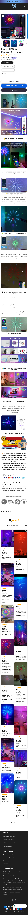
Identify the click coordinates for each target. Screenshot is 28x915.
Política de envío (7, 846)
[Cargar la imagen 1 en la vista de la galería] (7, 43)
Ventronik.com (10, 911)
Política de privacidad (9, 836)
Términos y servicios (8, 839)
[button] (2, 6)
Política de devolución (9, 843)
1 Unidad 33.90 (7, 62)
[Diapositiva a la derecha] (26, 43)
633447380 (6, 864)
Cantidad (3, 73)
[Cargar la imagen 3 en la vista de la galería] (21, 43)
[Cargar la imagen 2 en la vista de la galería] (14, 43)
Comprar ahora (14, 90)
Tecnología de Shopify (19, 911)
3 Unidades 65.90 (8, 70)
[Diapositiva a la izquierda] (1, 43)
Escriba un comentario (12, 525)
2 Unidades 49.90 (8, 66)
